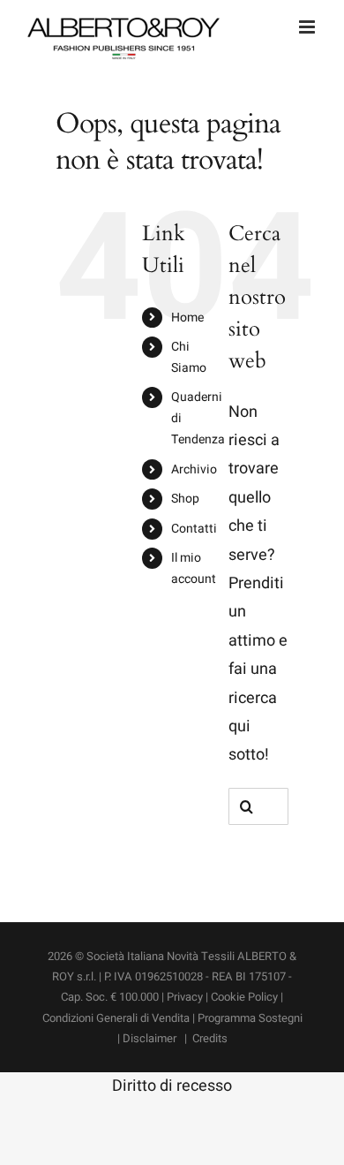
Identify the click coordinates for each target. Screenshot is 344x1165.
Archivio (194, 469)
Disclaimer (151, 1038)
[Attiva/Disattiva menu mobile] (308, 27)
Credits (210, 1038)
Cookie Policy (244, 996)
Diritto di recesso (172, 1086)
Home (187, 317)
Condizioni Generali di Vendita (117, 1018)
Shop (185, 498)
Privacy (185, 996)
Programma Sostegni (250, 1018)
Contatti (194, 528)
